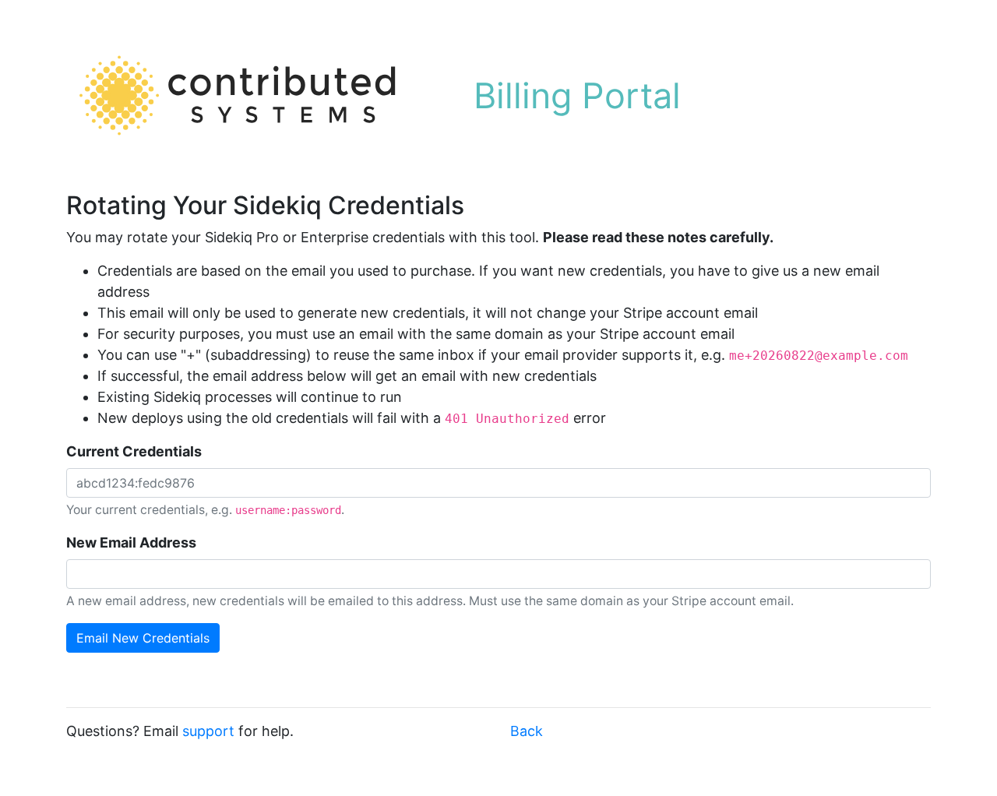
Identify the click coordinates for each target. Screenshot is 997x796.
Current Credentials (134, 451)
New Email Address (131, 542)
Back (526, 731)
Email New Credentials (143, 638)
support (208, 731)
